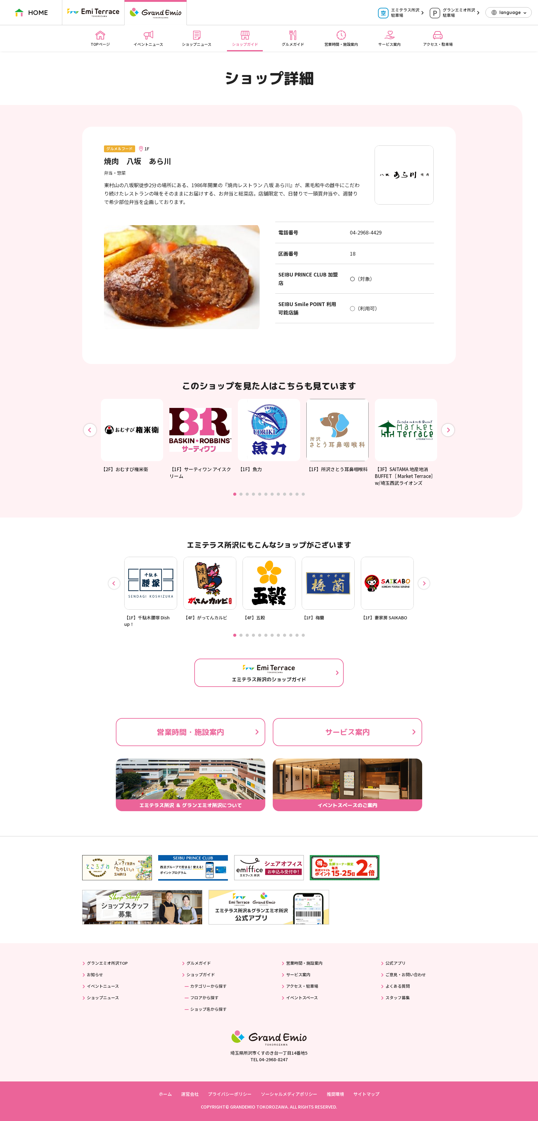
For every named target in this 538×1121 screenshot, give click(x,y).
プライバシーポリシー (230, 1094)
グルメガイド (293, 44)
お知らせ (95, 974)
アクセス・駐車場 (438, 44)
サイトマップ (366, 1094)
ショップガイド (245, 44)
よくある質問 (397, 986)
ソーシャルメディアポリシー (289, 1094)
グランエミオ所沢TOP (107, 963)
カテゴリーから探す (208, 986)
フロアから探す (204, 997)
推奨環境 (335, 1094)
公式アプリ (395, 963)
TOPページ (100, 44)
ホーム (165, 1094)
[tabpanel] (132, 436)
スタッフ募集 (397, 997)
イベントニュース (148, 44)
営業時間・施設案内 (341, 44)
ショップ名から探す (208, 1009)
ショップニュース (196, 44)
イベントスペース (302, 997)
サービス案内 (389, 44)
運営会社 (190, 1094)
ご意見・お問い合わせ (405, 974)
